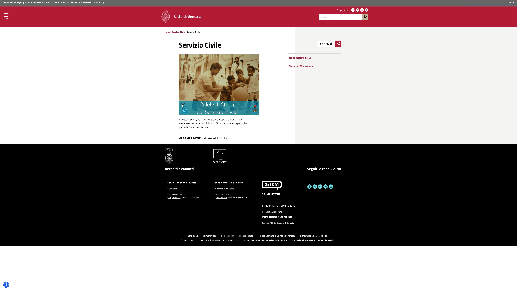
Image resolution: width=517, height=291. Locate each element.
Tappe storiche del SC (300, 58)
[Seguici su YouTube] (366, 10)
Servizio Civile (178, 32)
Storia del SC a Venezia (301, 66)
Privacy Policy (209, 235)
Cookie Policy (98, 2)
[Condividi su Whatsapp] (331, 186)
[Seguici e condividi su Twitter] (315, 186)
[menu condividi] (338, 44)
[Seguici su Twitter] (362, 10)
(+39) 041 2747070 (273, 212)
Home (167, 32)
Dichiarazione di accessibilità (313, 235)
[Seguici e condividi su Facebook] (309, 186)
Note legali (193, 235)
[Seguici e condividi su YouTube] (325, 186)
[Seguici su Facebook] (353, 10)
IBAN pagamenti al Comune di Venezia (277, 235)
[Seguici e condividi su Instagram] (320, 186)
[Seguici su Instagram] (357, 10)
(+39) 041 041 (173, 197)
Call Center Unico (271, 193)
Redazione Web (246, 235)
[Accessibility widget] (6, 285)
